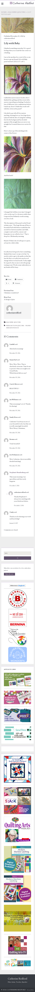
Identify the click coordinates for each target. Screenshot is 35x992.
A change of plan (9, 299)
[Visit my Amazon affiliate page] (17, 704)
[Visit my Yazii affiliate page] (17, 721)
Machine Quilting (17, 12)
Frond (16, 59)
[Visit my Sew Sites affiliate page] (17, 739)
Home (4, 12)
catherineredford (9, 38)
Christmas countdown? (11, 293)
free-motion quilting (15, 325)
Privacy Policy (30, 990)
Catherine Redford (17, 978)
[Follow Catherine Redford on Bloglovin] (17, 586)
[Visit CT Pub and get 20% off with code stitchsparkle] (17, 686)
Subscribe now (9, 574)
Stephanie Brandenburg (18, 472)
